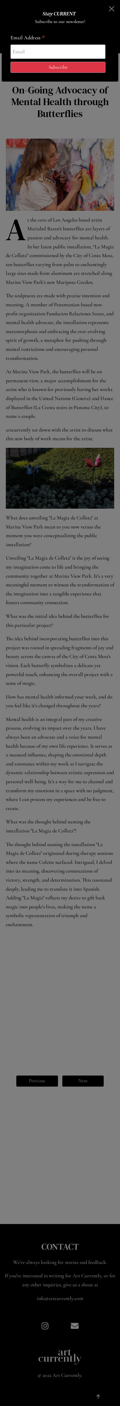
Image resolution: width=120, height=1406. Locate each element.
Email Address (27, 38)
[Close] (111, 9)
